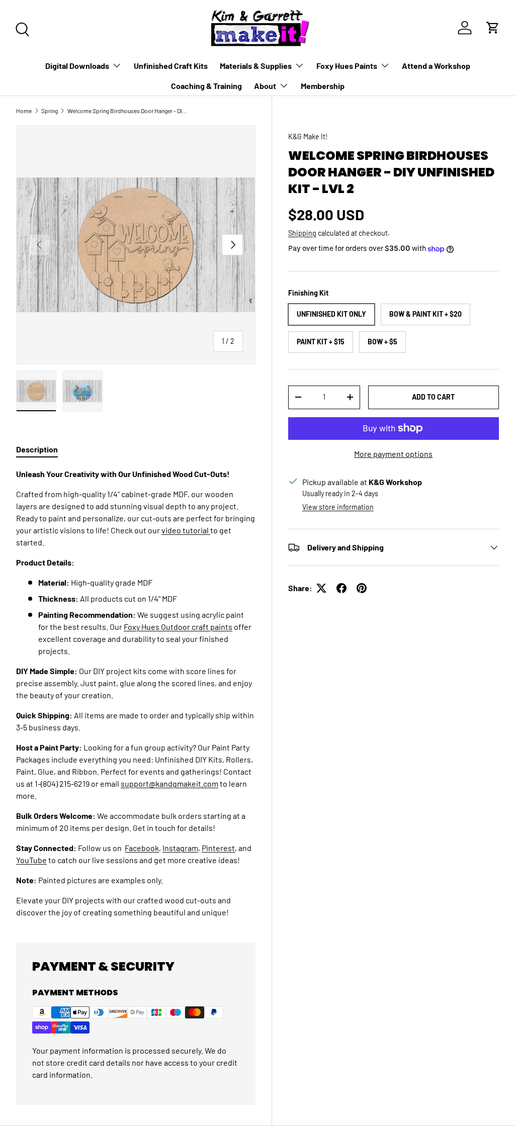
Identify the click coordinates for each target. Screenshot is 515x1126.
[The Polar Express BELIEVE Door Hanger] (209, 530)
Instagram (180, 848)
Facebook (142, 848)
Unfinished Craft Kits (171, 65)
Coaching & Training (206, 85)
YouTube (31, 860)
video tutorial (185, 530)
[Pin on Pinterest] (362, 588)
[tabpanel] (135, 693)
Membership (323, 85)
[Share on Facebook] (341, 588)
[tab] (37, 449)
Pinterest (218, 848)
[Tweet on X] (321, 588)
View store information (338, 507)
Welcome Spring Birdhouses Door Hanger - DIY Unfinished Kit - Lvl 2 (127, 110)
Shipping (302, 233)
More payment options (393, 453)
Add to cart (433, 397)
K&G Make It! (307, 136)
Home (24, 110)
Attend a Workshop (436, 65)
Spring (49, 110)
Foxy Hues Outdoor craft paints (178, 626)
